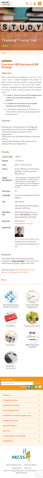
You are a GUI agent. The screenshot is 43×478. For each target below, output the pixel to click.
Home (4, 53)
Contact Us (27, 468)
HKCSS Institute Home (14, 465)
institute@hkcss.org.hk (24, 223)
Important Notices (30, 465)
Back (5, 280)
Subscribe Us (7, 379)
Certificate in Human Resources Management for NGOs (18, 271)
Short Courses (6, 61)
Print (6, 46)
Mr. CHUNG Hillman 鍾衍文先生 (27, 239)
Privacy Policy (16, 468)
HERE (32, 263)
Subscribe (38, 383)
